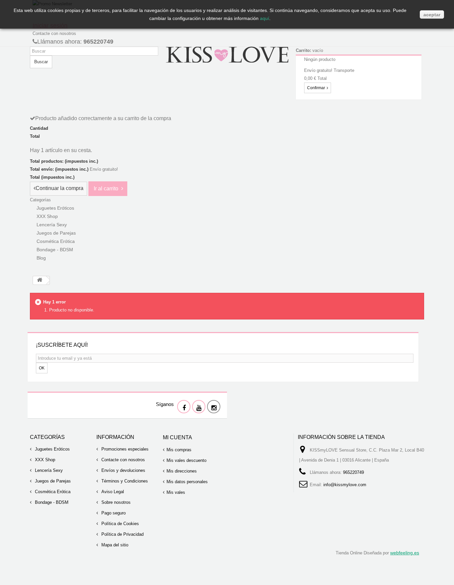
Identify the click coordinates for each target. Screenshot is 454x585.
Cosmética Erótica (52, 491)
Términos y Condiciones (124, 481)
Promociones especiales (124, 449)
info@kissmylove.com (344, 484)
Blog (41, 258)
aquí (264, 18)
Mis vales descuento (186, 460)
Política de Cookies (119, 523)
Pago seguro (113, 512)
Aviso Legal (112, 491)
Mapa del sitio (114, 544)
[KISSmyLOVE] (227, 54)
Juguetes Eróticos (52, 449)
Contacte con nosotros (54, 33)
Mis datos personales (187, 481)
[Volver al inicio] (39, 280)
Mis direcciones (182, 471)
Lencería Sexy (48, 470)
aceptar (431, 14)
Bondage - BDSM (55, 249)
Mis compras (179, 449)
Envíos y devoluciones (122, 470)
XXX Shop (44, 459)
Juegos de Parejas (52, 481)
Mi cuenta (177, 437)
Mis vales (176, 492)
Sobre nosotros (115, 502)
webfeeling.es (404, 552)
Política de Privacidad (122, 534)
